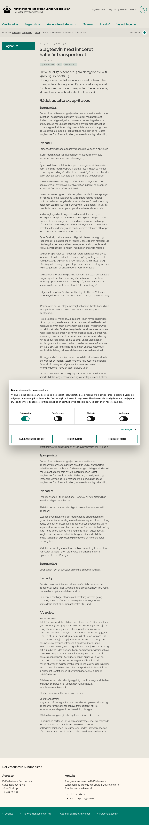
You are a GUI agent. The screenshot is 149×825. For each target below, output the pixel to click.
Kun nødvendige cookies (32, 439)
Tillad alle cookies (117, 439)
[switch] (58, 418)
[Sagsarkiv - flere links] (38, 23)
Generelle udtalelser (60, 24)
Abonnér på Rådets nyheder (75, 813)
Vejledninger (125, 24)
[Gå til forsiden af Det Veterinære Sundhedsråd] (35, 9)
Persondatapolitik (108, 813)
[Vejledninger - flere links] (134, 23)
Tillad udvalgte (74, 439)
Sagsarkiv (31, 24)
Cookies (9, 813)
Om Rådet (8, 24)
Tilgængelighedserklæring (37, 813)
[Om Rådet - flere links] (16, 23)
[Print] (144, 32)
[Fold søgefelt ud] (143, 9)
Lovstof (105, 24)
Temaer (88, 24)
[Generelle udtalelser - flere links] (75, 23)
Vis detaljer (126, 429)
